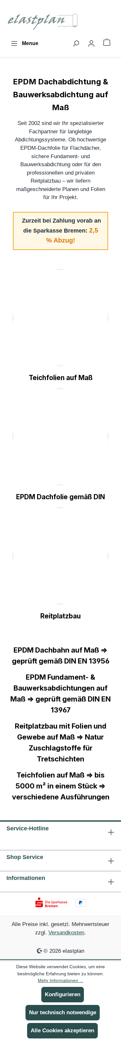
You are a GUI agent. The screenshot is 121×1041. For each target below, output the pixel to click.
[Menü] (24, 43)
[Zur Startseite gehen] (43, 21)
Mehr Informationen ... (60, 980)
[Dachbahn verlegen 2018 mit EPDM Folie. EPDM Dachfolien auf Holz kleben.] (60, 436)
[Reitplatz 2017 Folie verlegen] (60, 556)
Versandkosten (66, 932)
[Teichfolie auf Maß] (60, 317)
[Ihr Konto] (91, 43)
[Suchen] (76, 43)
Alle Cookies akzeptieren (62, 1030)
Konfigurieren (62, 994)
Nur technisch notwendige (62, 1012)
